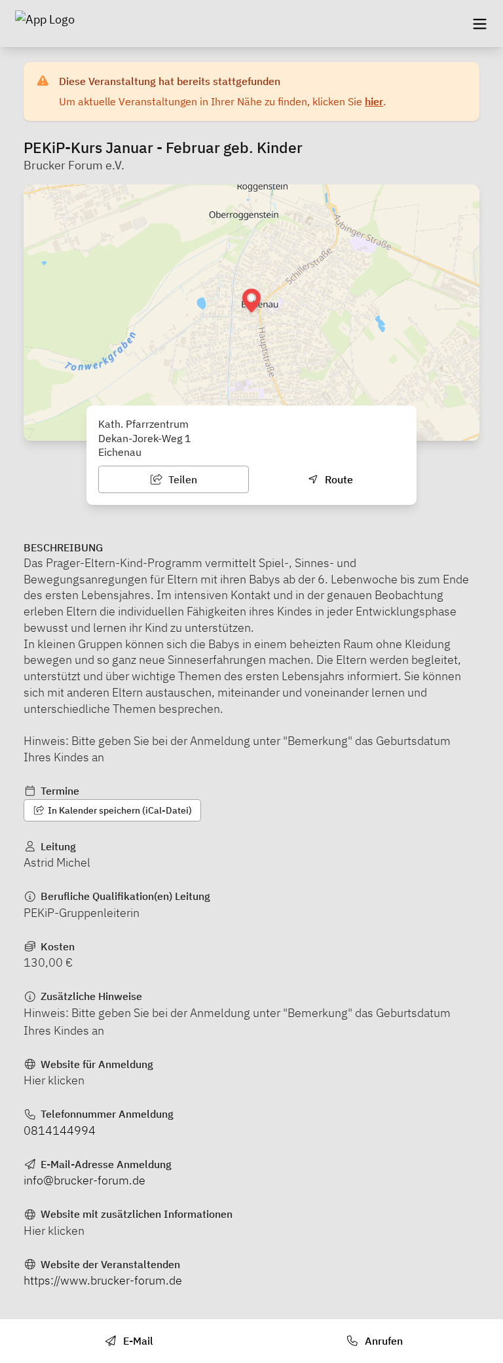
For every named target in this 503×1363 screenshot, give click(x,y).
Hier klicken (54, 1080)
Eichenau (119, 451)
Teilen (181, 479)
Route (337, 479)
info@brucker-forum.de (84, 1180)
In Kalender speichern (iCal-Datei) (119, 810)
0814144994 (60, 1130)
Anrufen (382, 1340)
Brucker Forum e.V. (74, 165)
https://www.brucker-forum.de (103, 1280)
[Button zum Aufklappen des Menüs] (479, 23)
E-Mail (137, 1340)
